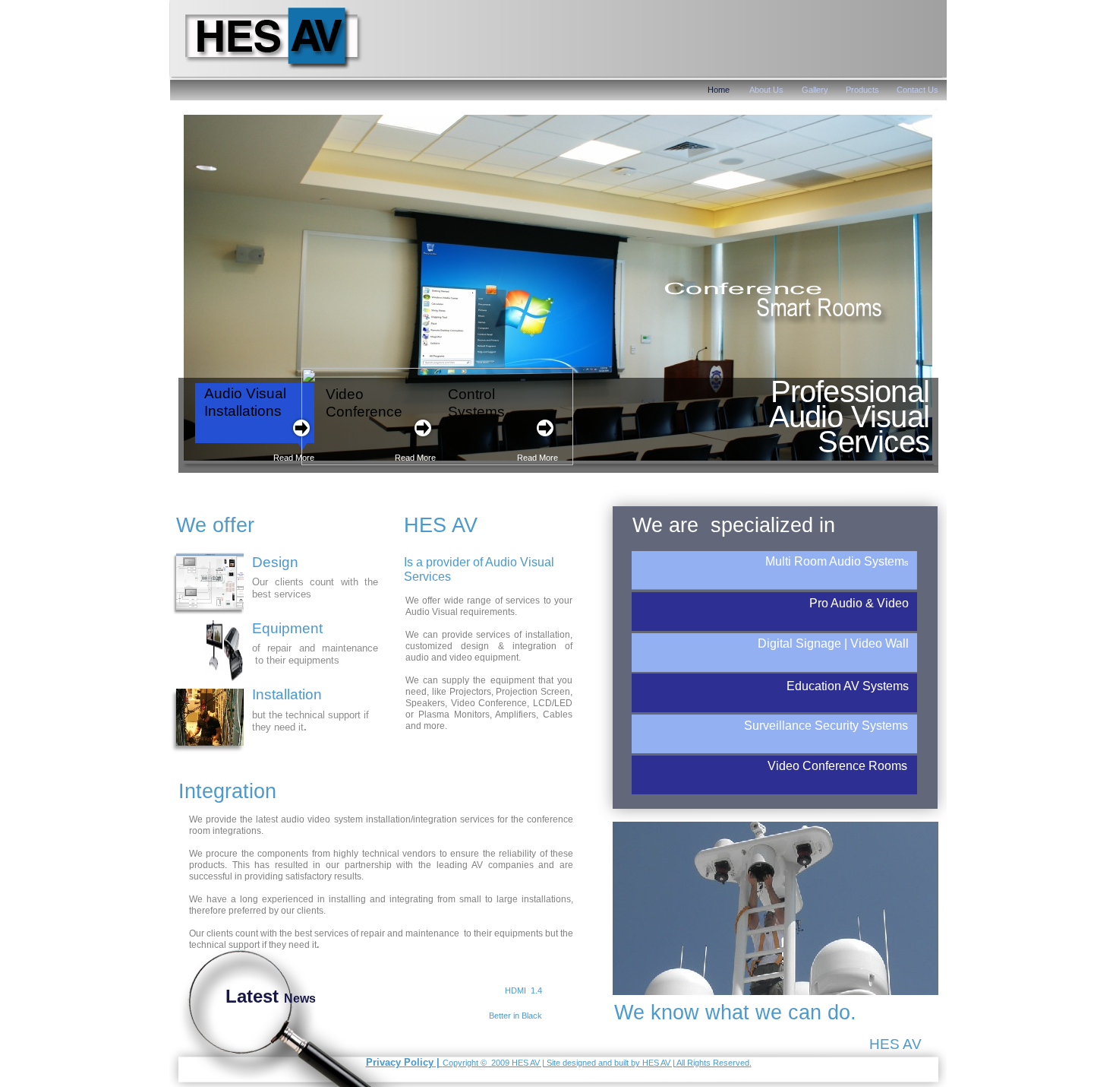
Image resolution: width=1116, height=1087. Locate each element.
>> (379, 1017)
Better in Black (515, 1015)
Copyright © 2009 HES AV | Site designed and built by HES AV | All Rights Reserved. (597, 1062)
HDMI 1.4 (523, 990)
